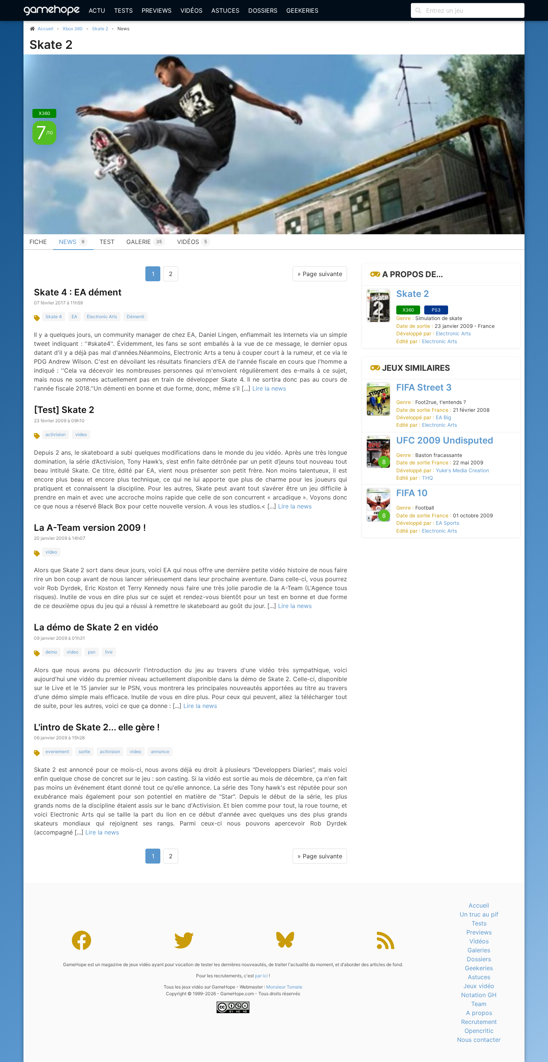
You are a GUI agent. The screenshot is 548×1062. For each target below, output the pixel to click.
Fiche (38, 241)
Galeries (478, 950)
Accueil (479, 905)
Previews (156, 10)
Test (107, 241)
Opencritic (479, 1030)
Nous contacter (479, 1039)
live (109, 652)
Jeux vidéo (478, 986)
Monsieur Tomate (284, 987)
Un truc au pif (479, 914)
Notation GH (479, 995)
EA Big (443, 417)
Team (478, 1004)
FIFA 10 (412, 493)
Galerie (144, 241)
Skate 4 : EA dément (78, 292)
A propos (479, 1012)
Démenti (135, 316)
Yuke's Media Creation (462, 470)
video (81, 434)
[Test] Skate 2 (64, 409)
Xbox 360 (73, 28)
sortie (84, 751)
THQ (427, 478)
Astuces (225, 10)
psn (91, 652)
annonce (160, 751)
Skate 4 (53, 316)
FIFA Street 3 (424, 387)
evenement (57, 751)
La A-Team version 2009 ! (90, 527)
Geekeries (302, 10)
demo (51, 652)
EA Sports (447, 523)
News (71, 241)
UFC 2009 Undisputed (444, 440)
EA (74, 316)
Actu (97, 10)
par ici (261, 975)
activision (55, 434)
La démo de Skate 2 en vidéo (96, 627)
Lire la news (269, 388)
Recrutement (479, 1021)
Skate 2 (100, 28)
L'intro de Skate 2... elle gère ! (97, 727)
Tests (123, 10)
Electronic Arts (102, 316)
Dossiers (262, 10)
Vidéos (191, 10)
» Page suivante (319, 274)
